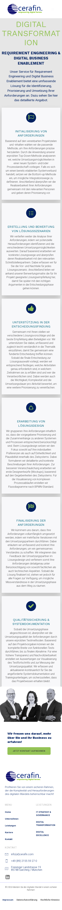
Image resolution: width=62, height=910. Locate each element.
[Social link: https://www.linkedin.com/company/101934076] (9, 877)
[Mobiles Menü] (52, 9)
